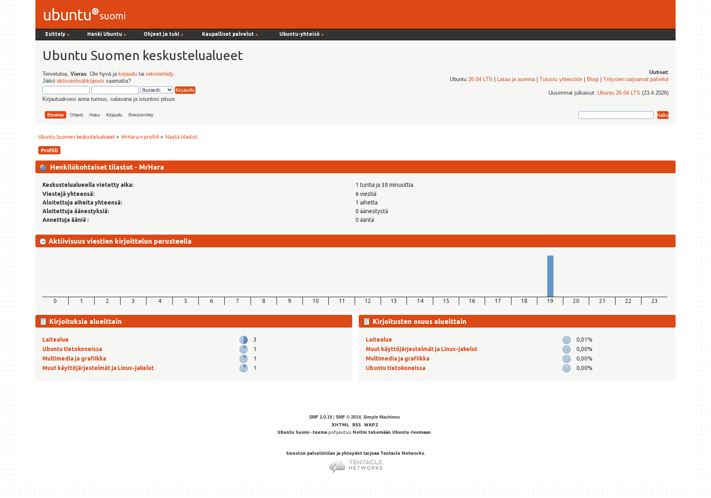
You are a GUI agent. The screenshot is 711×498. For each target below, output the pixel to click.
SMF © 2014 (348, 416)
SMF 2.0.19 (320, 416)
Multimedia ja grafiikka (74, 358)
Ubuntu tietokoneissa (72, 349)
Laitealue (55, 339)
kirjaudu (127, 74)
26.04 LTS (480, 79)
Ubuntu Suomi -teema (302, 432)
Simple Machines (381, 416)
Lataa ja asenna (516, 79)
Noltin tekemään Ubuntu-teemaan (392, 432)
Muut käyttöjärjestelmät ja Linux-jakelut (98, 368)
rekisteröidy (159, 74)
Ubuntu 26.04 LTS (618, 93)
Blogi (593, 79)
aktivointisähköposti (80, 81)
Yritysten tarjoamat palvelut (636, 79)
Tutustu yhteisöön (560, 79)
